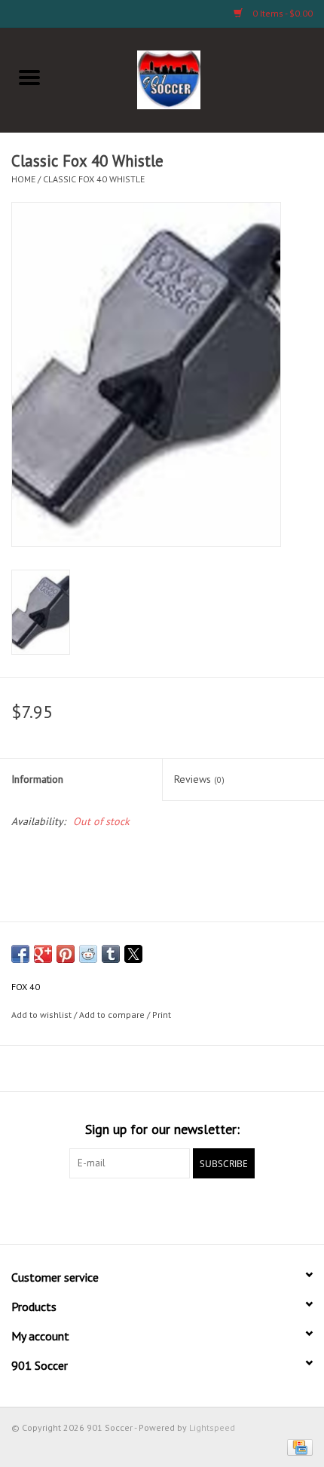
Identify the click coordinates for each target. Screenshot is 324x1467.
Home (23, 179)
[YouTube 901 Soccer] (189, 1209)
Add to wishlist (42, 1014)
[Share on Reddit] (88, 954)
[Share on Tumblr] (111, 954)
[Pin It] (66, 954)
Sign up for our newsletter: (162, 1129)
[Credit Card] (297, 1446)
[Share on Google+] (43, 954)
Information (37, 779)
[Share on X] (133, 954)
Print (161, 1014)
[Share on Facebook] (20, 954)
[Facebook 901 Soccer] (81, 1209)
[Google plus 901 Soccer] (135, 1209)
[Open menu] (29, 77)
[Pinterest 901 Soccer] (162, 1209)
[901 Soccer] (191, 78)
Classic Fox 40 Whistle (94, 179)
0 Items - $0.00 (281, 13)
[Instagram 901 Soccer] (243, 1209)
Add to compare (113, 1014)
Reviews (199, 779)
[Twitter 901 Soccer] (108, 1209)
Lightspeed (212, 1427)
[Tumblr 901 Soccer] (216, 1209)
